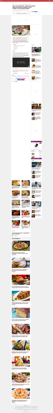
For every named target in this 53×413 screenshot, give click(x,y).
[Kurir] (18, 408)
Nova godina (20, 4)
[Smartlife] (33, 408)
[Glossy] (37, 408)
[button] (29, 11)
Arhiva (36, 409)
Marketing (34, 409)
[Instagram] (26, 411)
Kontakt (24, 409)
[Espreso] (21, 408)
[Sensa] (28, 408)
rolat (21, 39)
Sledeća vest (26, 73)
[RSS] (28, 411)
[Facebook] (25, 411)
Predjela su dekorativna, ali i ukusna (17, 37)
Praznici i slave (16, 4)
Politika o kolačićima (27, 409)
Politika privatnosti (31, 409)
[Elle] (30, 408)
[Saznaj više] (40, 102)
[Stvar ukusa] (2, 0)
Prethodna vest (15, 73)
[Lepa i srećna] (26, 408)
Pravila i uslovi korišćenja (20, 409)
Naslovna (13, 4)
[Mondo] (16, 408)
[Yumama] (23, 408)
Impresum (17, 409)
